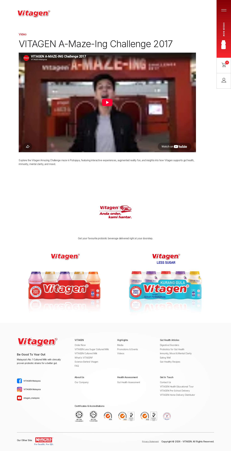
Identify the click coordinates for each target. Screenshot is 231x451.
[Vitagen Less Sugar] (166, 284)
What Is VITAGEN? (84, 357)
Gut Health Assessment (128, 382)
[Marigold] (43, 441)
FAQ (77, 366)
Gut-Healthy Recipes (170, 362)
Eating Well (165, 357)
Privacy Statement (150, 441)
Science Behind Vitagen (86, 362)
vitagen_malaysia (31, 398)
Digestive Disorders (169, 345)
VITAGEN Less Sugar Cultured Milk (92, 349)
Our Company (82, 382)
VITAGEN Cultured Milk (86, 353)
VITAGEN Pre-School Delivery (175, 390)
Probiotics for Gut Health (172, 349)
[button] (223, 10)
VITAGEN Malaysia (32, 381)
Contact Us (165, 382)
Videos (120, 353)
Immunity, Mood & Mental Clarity (176, 353)
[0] (224, 66)
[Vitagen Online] (33, 13)
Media (120, 345)
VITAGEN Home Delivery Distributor (177, 395)
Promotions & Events (127, 349)
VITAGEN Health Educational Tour (177, 386)
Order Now (80, 345)
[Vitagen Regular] (65, 282)
